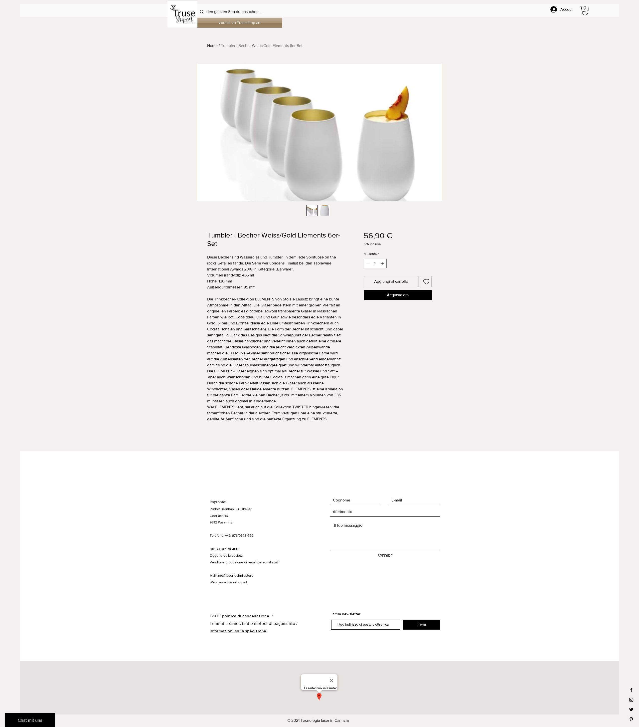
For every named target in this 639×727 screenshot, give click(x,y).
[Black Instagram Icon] (631, 700)
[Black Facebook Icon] (631, 690)
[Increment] (383, 263)
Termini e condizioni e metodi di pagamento (252, 623)
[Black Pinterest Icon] (631, 719)
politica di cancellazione (245, 616)
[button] (585, 10)
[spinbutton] (375, 263)
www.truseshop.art (232, 582)
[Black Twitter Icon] (631, 709)
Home (212, 45)
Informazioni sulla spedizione (238, 631)
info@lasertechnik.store (235, 575)
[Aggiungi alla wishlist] (426, 281)
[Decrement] (367, 263)
